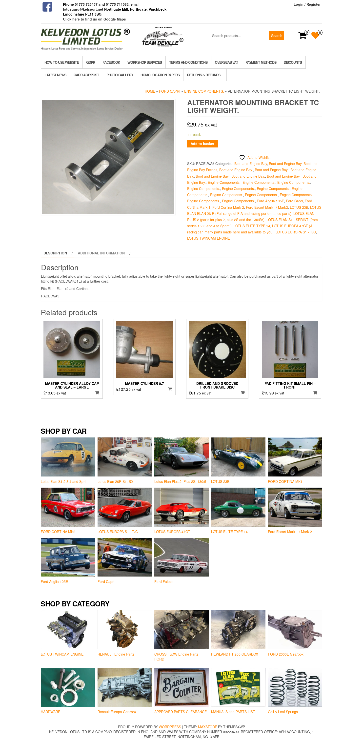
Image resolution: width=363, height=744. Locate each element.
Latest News (55, 74)
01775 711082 (117, 4)
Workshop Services (144, 62)
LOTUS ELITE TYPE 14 (252, 225)
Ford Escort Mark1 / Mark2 (267, 207)
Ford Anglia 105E (270, 200)
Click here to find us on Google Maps (94, 19)
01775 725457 (86, 4)
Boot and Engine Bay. (236, 169)
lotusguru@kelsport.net (83, 9)
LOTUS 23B (299, 207)
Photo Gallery (119, 74)
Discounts (293, 62)
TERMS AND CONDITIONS (188, 62)
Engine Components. (204, 91)
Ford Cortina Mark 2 (228, 207)
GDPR (90, 62)
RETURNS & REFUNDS (203, 74)
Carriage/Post (86, 74)
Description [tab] (55, 252)
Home (150, 91)
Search (276, 35)
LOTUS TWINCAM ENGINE (208, 238)
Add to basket (202, 143)
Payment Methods (260, 62)
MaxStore (207, 726)
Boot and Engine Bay (250, 163)
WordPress (170, 726)
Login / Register (307, 4)
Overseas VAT (226, 62)
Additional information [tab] (101, 252)
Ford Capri (169, 91)
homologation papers (160, 74)
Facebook (111, 62)
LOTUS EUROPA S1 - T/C (296, 231)
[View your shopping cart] (303, 36)
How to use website (61, 62)
